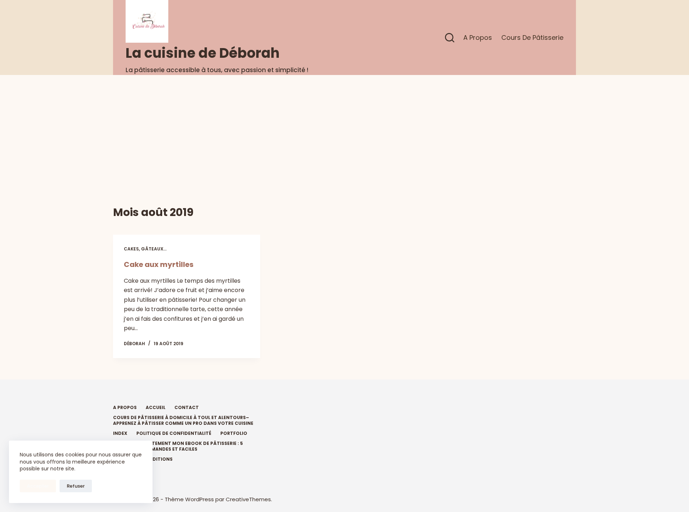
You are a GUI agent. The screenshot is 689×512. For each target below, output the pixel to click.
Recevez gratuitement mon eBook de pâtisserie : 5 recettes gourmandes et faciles (178, 446)
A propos (477, 37)
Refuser (76, 486)
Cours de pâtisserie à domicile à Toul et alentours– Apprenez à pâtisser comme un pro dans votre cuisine (183, 420)
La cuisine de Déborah (203, 52)
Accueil (155, 407)
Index (120, 433)
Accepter (38, 486)
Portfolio (233, 433)
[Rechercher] (449, 37)
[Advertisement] (344, 129)
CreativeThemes (248, 499)
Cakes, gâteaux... (145, 249)
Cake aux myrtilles (158, 264)
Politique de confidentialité (173, 433)
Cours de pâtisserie (532, 37)
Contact (186, 407)
